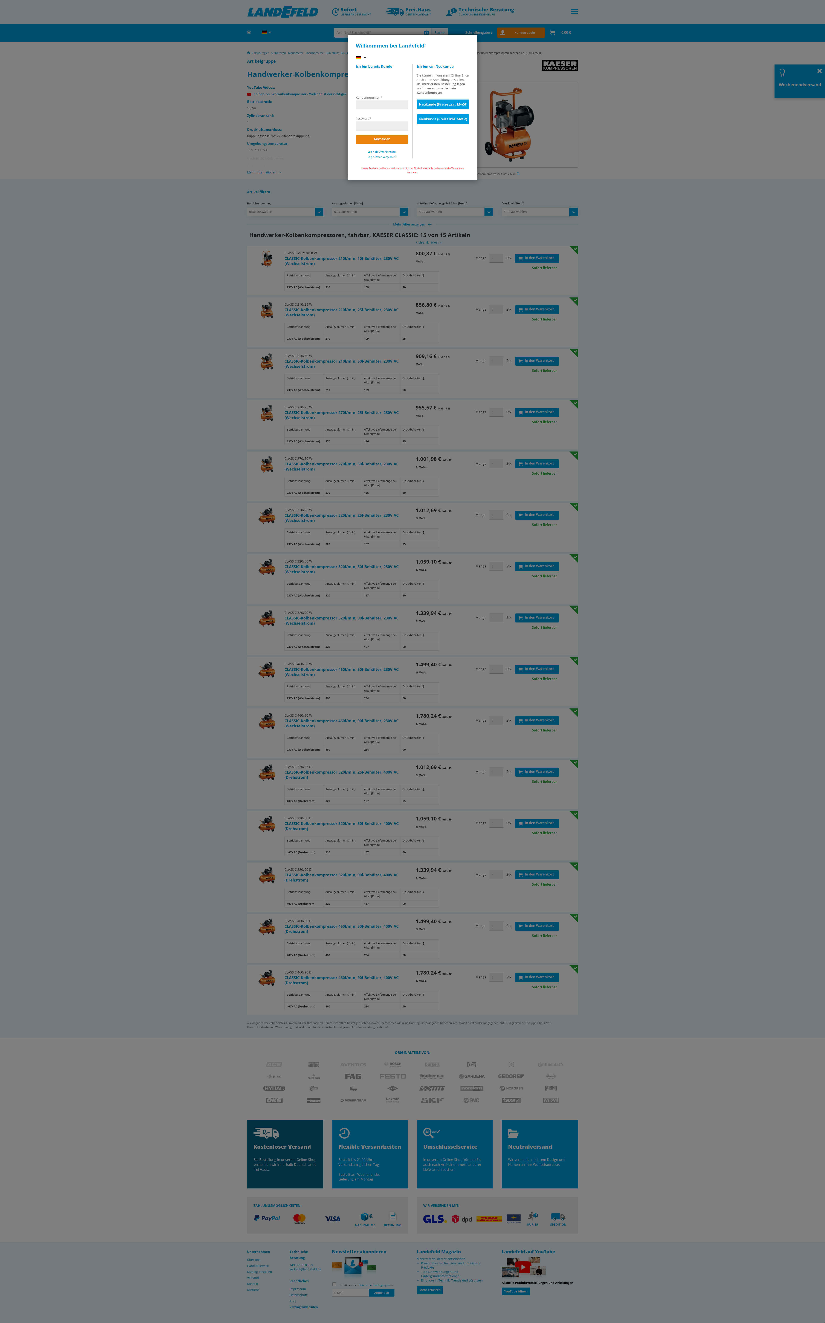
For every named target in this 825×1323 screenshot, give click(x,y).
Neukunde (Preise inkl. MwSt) (443, 119)
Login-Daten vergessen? (382, 156)
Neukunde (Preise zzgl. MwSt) (443, 104)
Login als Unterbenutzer (382, 151)
